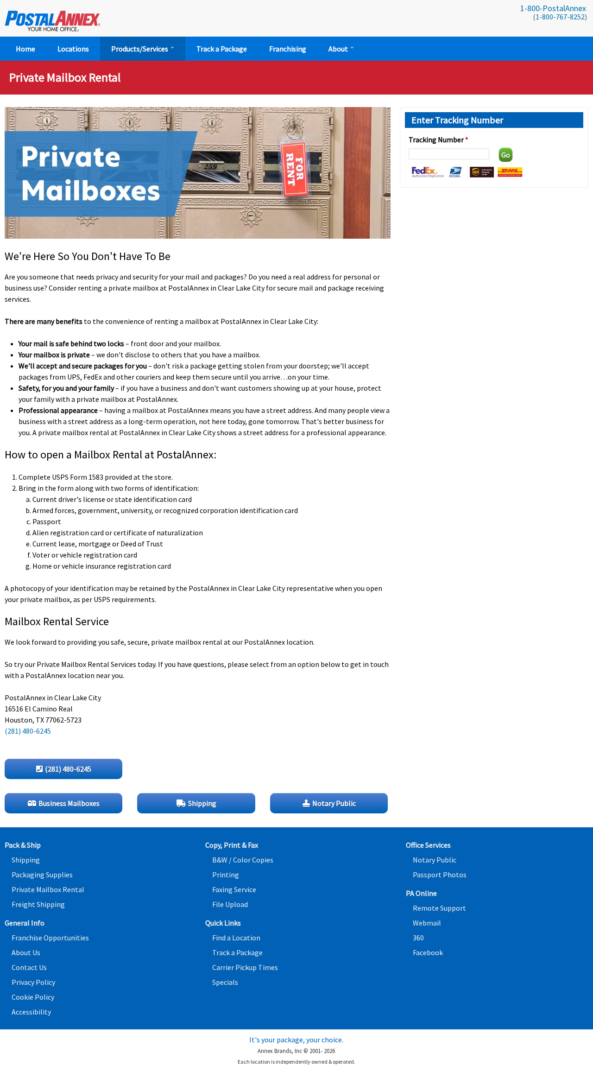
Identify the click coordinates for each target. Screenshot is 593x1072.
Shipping (26, 859)
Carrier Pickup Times (245, 967)
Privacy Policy (33, 982)
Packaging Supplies (42, 874)
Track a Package (221, 48)
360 (418, 937)
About (338, 48)
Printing (225, 874)
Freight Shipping (38, 904)
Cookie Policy (33, 997)
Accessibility (31, 1011)
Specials (225, 982)
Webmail (427, 922)
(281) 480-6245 (28, 731)
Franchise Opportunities (50, 937)
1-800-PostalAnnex (553, 8)
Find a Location (236, 937)
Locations (73, 48)
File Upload (230, 904)
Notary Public (434, 859)
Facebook (428, 952)
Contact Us (29, 967)
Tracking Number (438, 139)
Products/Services (140, 48)
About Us (26, 952)
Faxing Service (234, 889)
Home (25, 48)
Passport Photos (440, 874)
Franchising (287, 48)
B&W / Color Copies (242, 859)
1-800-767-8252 (560, 16)
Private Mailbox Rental (48, 889)
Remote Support (439, 908)
